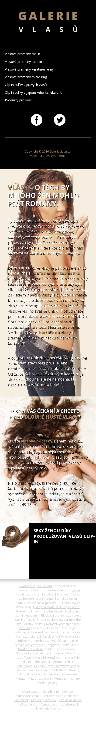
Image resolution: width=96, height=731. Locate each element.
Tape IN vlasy (33, 657)
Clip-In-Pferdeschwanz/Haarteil (58, 666)
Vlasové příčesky (68, 594)
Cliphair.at (21, 700)
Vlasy (18, 187)
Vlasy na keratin (27, 653)
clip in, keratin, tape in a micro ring (48, 592)
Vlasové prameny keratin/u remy (29, 69)
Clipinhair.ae (30, 691)
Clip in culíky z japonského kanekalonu (33, 92)
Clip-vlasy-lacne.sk (43, 700)
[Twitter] (59, 119)
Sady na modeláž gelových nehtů (57, 607)
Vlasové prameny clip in (22, 54)
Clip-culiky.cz (29, 704)
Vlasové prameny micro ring (26, 77)
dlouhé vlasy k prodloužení (61, 611)
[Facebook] (36, 119)
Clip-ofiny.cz (49, 704)
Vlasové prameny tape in (23, 61)
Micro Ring (72, 653)
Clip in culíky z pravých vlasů (26, 84)
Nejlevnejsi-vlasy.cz (48, 708)
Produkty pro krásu (19, 100)
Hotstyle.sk (68, 704)
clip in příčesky (25, 619)
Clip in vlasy (68, 603)
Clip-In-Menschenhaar (59, 678)
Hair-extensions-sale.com (60, 696)
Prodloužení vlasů (30, 649)
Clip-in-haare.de (70, 700)
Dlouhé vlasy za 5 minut (35, 586)
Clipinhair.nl (50, 691)
